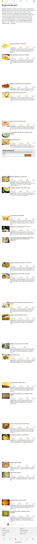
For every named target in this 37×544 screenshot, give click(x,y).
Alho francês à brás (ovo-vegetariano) (19, 434)
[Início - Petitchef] (2, 3)
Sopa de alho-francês (15, 472)
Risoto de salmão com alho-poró (18, 121)
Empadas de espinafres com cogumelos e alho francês (21, 394)
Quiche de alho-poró (15, 139)
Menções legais (22, 533)
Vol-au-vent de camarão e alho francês (19, 423)
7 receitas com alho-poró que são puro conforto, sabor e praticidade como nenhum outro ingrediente (22, 239)
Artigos (3, 535)
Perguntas (4, 533)
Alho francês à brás (15, 354)
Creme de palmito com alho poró (18, 92)
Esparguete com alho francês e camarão (20, 273)
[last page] (29, 524)
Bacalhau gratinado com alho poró (18, 176)
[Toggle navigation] (34, 1)
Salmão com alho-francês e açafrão (18, 315)
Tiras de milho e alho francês (17, 215)
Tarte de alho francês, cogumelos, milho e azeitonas (20, 512)
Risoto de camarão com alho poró (18, 43)
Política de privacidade (24, 530)
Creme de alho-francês (15, 462)
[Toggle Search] (27, 1)
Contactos (22, 528)
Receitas (4, 528)
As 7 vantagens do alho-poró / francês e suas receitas (21, 133)
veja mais (13, 23)
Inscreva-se (28, 155)
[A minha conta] (20, 1)
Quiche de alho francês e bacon (17, 382)
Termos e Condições (23, 532)
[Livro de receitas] (14, 1)
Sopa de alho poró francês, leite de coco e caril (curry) (21, 303)
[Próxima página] (26, 524)
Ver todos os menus (6, 532)
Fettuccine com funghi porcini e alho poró (20, 226)
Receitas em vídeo (5, 530)
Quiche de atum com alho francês (18, 500)
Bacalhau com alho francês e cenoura (19, 343)
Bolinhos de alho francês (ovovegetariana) (20, 83)
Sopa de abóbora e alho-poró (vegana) (19, 54)
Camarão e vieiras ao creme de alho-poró (20, 187)
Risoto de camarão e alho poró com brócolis (21, 262)
